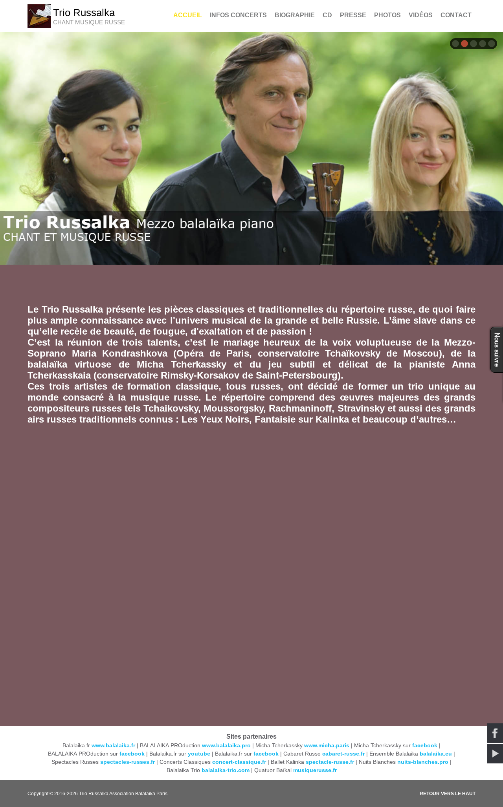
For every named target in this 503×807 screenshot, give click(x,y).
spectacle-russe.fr (330, 762)
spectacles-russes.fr (127, 762)
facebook (424, 745)
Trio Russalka (84, 12)
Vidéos (421, 15)
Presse (353, 15)
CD (327, 15)
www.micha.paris (326, 745)
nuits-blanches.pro (422, 762)
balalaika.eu (436, 753)
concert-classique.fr (239, 762)
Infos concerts (238, 15)
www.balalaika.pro (226, 745)
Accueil (187, 15)
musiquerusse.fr (315, 770)
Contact (456, 15)
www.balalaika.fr (113, 745)
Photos (387, 15)
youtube (199, 753)
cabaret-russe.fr (343, 753)
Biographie (295, 15)
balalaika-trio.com (226, 770)
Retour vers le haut (447, 793)
